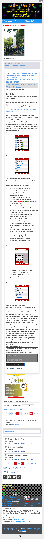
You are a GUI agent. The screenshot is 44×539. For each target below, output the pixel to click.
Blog (24, 73)
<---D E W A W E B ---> (14, 63)
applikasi (16, 73)
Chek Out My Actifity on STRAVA (32, 505)
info (8, 78)
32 (29, 464)
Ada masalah (7, 503)
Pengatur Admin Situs (11, 499)
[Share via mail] (20, 361)
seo (18, 78)
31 (35, 413)
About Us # (29, 21)
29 (28, 413)
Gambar (24, 76)
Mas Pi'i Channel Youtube (15, 65)
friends (12, 497)
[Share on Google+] (16, 361)
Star (13, 355)
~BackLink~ (18, 21)
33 (32, 464)
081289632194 (18, 520)
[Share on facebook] (8, 361)
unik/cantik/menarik (16, 80)
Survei (5, 497)
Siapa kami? (7, 501)
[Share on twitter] (12, 361)
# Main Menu (7, 21)
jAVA (13, 78)
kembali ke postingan (15, 364)
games (32, 76)
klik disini (15, 425)
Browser (32, 73)
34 (35, 464)
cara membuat (13, 76)
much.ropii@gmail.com (20, 522)
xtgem (17, 82)
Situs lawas (6, 505)
